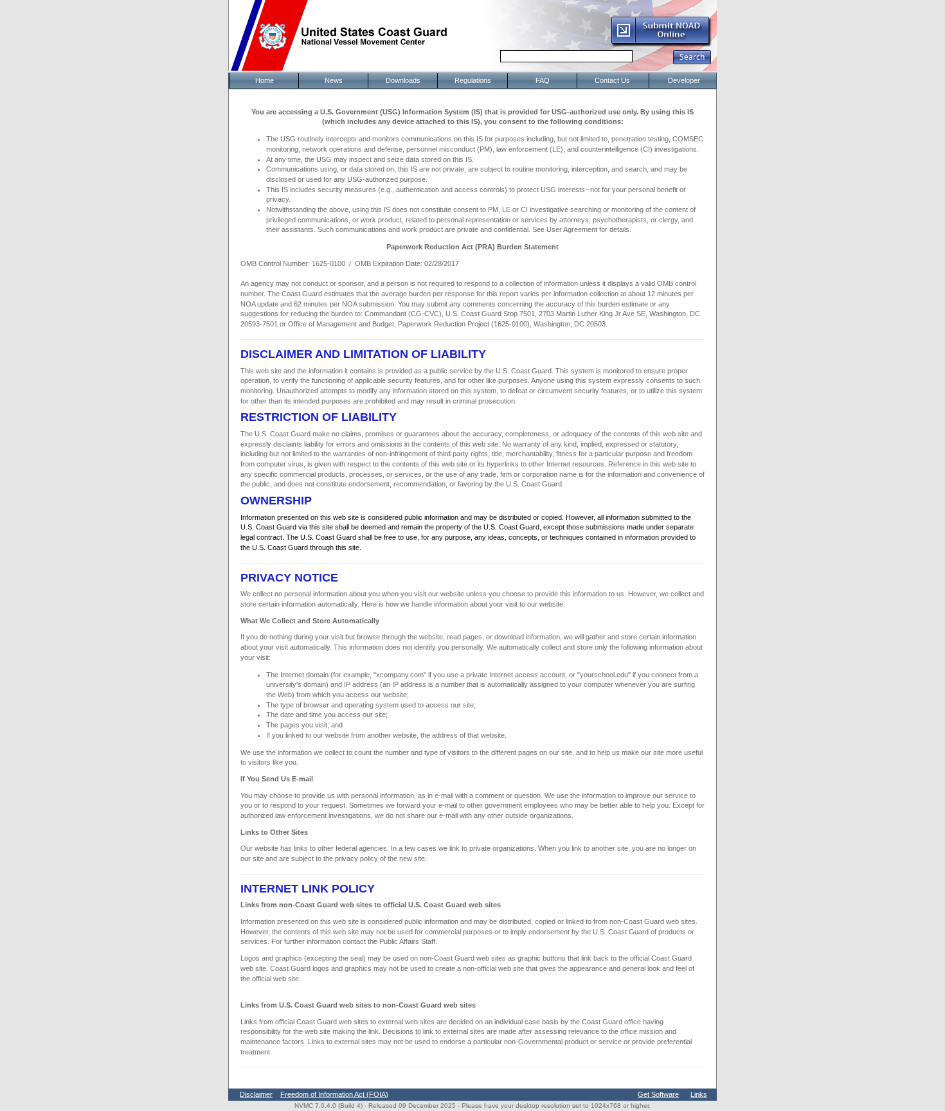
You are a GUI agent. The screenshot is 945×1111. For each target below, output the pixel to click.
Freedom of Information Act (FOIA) (334, 1094)
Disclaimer (256, 1094)
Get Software (658, 1094)
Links (698, 1094)
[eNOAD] (660, 44)
